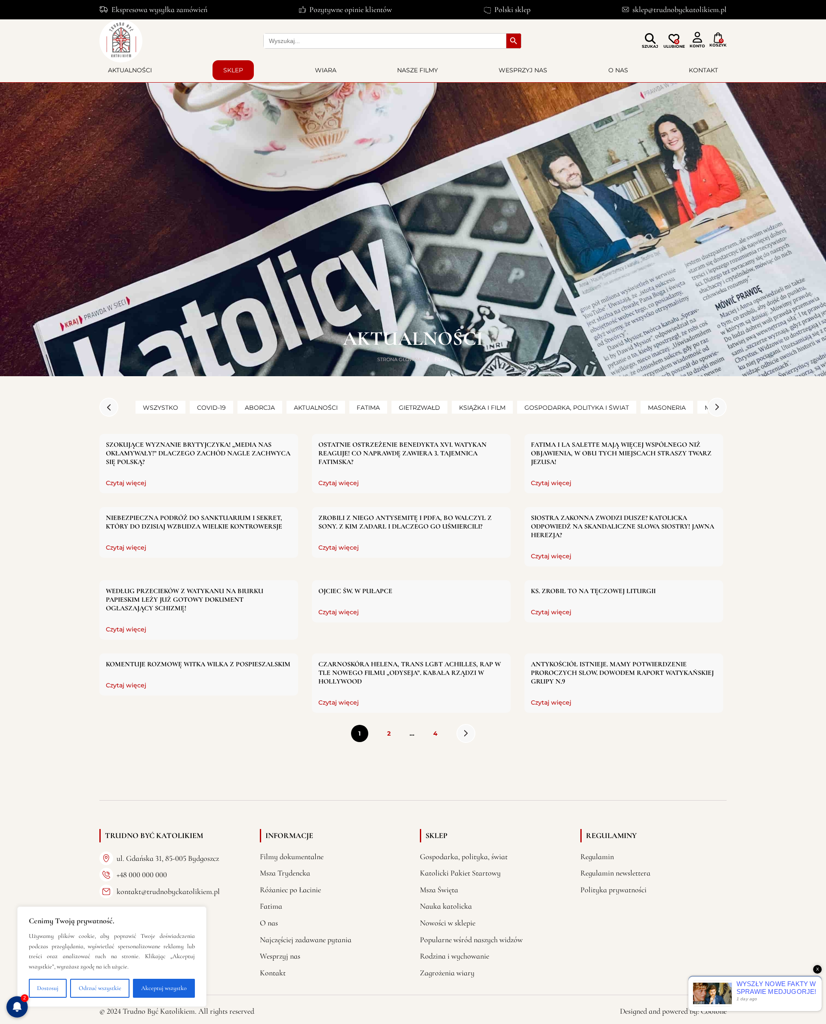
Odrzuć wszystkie (100, 988)
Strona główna (399, 359)
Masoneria (667, 407)
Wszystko (160, 407)
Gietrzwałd (419, 407)
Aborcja (260, 407)
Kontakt (703, 70)
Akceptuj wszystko (164, 988)
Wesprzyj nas (523, 70)
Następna (465, 733)
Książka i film (482, 407)
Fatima (368, 407)
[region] (111, 956)
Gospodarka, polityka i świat (576, 407)
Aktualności (130, 70)
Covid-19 (211, 407)
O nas (618, 70)
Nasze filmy (417, 70)
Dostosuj (48, 988)
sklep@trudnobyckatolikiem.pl (679, 9)
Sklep (233, 70)
